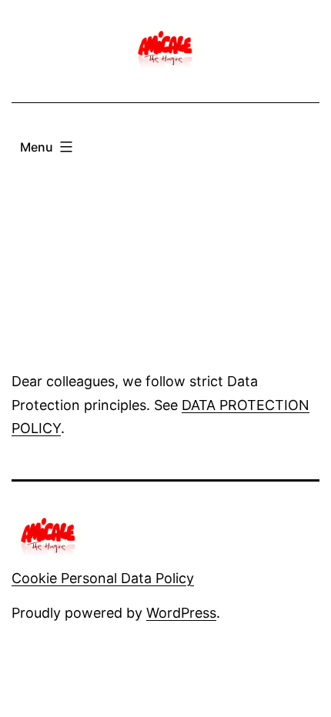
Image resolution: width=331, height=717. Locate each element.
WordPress (181, 613)
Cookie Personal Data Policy (103, 578)
